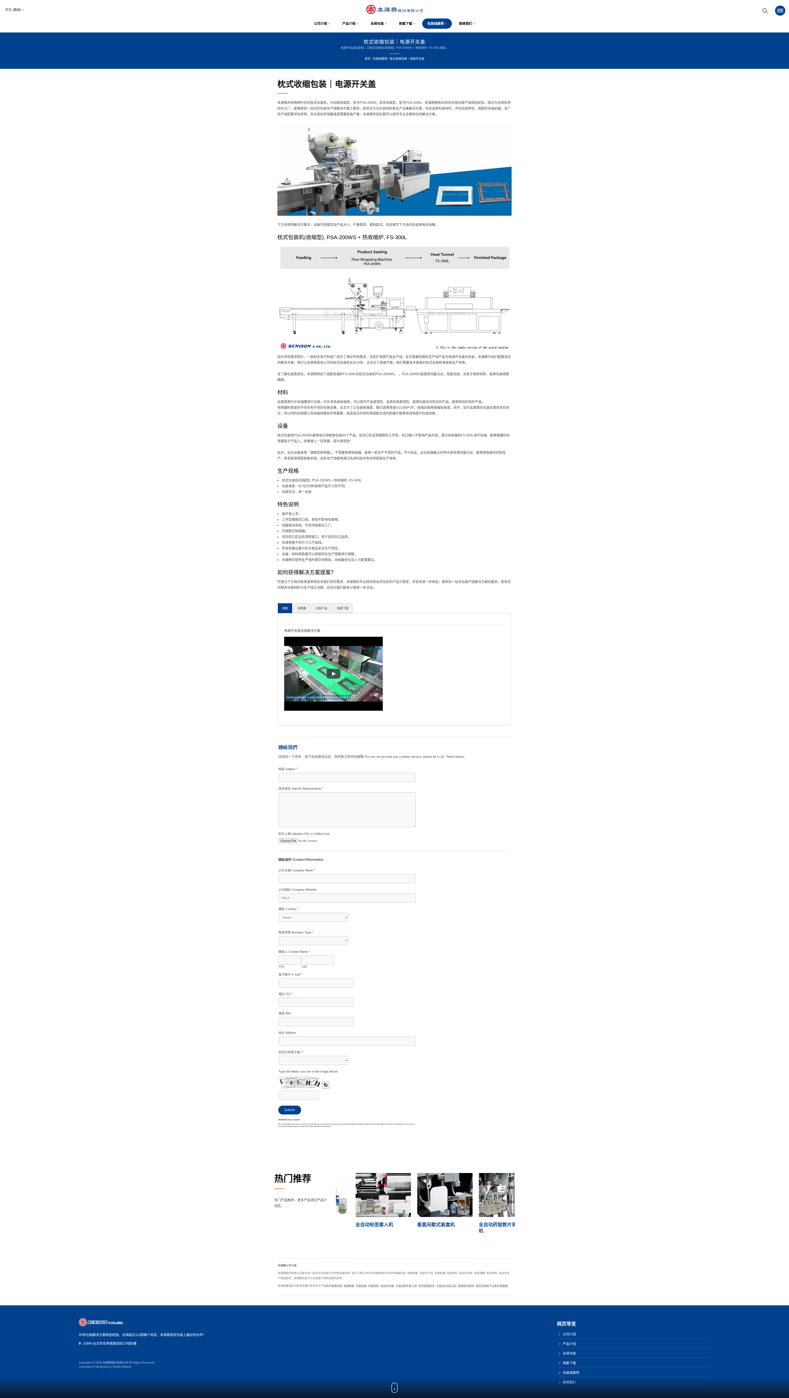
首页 (367, 58)
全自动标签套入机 (478, 1224)
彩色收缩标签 (427, 1285)
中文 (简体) (13, 10)
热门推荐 (292, 1178)
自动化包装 (387, 1285)
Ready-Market (122, 1366)
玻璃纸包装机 (466, 1285)
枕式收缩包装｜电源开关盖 (407, 58)
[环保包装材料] (425, 1195)
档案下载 (406, 23)
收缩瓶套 (349, 1285)
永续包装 (378, 23)
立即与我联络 (500, 1285)
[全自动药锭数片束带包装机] (363, 1195)
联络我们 (466, 23)
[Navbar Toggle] (780, 11)
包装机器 (361, 1285)
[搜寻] (765, 11)
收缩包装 (336, 1285)
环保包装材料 (412, 1224)
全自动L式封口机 (446, 1285)
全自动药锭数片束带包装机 (362, 1227)
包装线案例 (436, 23)
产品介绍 (349, 23)
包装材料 (373, 1285)
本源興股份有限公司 (115, 1362)
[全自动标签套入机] (487, 1195)
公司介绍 (321, 23)
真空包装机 (482, 1285)
